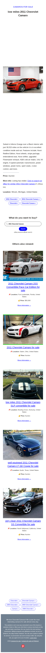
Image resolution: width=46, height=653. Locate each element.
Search (23, 229)
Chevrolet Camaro (28, 203)
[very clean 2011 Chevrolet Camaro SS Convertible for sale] (23, 517)
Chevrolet (13, 203)
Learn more (33, 638)
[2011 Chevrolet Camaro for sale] (23, 344)
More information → (24, 305)
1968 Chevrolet (27, 609)
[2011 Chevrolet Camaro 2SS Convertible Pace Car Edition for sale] (23, 280)
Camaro (14, 609)
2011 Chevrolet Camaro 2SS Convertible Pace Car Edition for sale (23, 287)
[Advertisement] (23, 42)
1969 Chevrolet (12, 605)
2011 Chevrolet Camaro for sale (23, 347)
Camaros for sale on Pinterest (30, 641)
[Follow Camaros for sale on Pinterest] (23, 647)
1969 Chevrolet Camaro (30, 605)
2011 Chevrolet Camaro (30, 199)
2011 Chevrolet (11, 199)
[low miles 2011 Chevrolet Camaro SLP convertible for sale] (23, 399)
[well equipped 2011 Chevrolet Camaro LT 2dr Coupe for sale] (23, 459)
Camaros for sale (23, 7)
